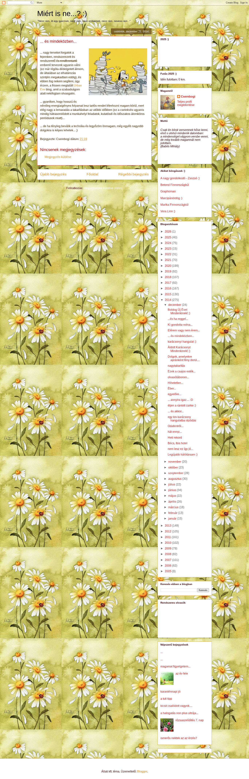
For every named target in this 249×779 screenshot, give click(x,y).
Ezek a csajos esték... (182, 371)
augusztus (175, 478)
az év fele (182, 673)
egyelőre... (174, 394)
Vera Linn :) (167, 211)
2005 (168, 571)
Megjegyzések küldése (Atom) (103, 188)
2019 (168, 271)
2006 (168, 565)
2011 (168, 537)
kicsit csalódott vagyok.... (176, 705)
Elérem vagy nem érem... (184, 330)
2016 (168, 288)
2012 (168, 531)
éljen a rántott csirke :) (182, 405)
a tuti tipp (166, 698)
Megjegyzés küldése (58, 156)
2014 (168, 299)
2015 (168, 294)
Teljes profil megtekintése (185, 103)
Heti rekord (175, 437)
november (175, 461)
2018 (168, 277)
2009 (168, 548)
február (173, 512)
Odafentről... (175, 426)
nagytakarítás (176, 365)
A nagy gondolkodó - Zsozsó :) (180, 178)
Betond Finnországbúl (174, 184)
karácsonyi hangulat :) (182, 341)
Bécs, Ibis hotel (177, 443)
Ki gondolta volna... (180, 324)
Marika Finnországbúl (174, 204)
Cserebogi (188, 96)
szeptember (176, 473)
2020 (168, 265)
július (172, 484)
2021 (168, 259)
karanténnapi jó (170, 691)
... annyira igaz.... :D (180, 399)
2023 (168, 248)
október (173, 467)
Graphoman (168, 191)
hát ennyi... (175, 431)
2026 (168, 231)
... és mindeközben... (181, 336)
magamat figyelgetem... (175, 666)
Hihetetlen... (175, 382)
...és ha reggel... (178, 318)
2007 (168, 559)
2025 (168, 237)
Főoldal (92, 174)
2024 (168, 243)
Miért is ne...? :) (62, 13)
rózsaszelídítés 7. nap (190, 720)
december (175, 304)
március (173, 507)
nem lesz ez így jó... (180, 448)
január (172, 518)
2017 (168, 282)
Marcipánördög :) (171, 198)
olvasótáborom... (178, 377)
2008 (168, 554)
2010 (168, 542)
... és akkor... (176, 411)
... (161, 652)
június (172, 490)
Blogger (142, 771)
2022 (168, 254)
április (172, 501)
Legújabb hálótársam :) (182, 454)
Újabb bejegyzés (53, 174)
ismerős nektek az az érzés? (178, 738)
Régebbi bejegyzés (133, 174)
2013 (168, 525)
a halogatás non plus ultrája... (179, 713)
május (172, 495)
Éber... (172, 388)
